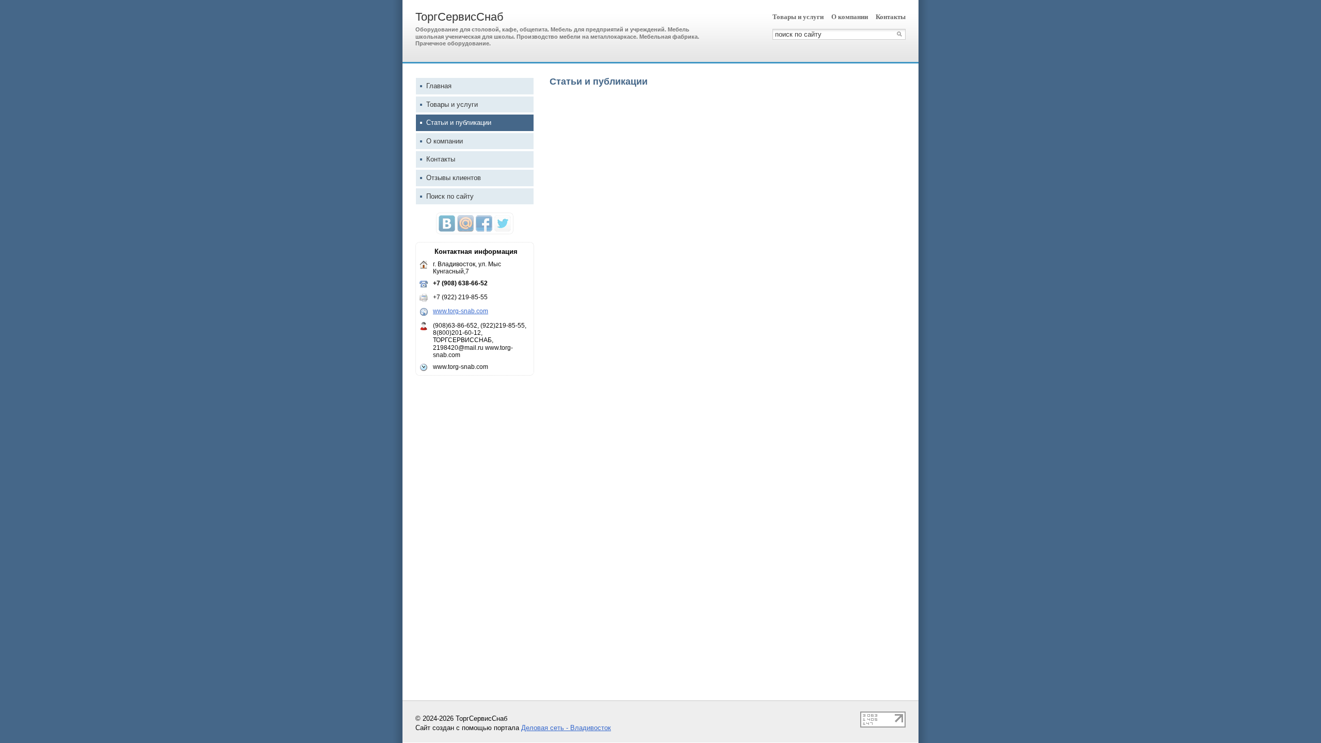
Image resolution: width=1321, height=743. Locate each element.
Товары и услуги (798, 17)
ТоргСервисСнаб (459, 16)
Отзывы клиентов (453, 178)
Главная (439, 86)
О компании (849, 17)
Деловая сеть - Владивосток (566, 728)
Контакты (891, 17)
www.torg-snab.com (460, 311)
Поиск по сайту (450, 196)
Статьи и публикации (458, 122)
